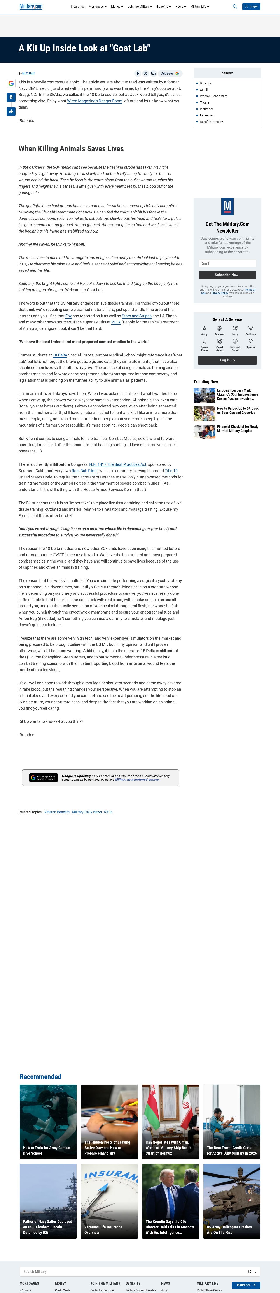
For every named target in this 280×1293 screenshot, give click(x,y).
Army (164, 1290)
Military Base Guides (209, 1290)
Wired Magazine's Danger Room (94, 101)
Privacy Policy (220, 293)
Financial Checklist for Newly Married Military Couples (237, 429)
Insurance (77, 6)
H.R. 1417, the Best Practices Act (117, 464)
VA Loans (26, 1290)
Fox (68, 316)
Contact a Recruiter (102, 1290)
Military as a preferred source (137, 779)
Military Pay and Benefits (141, 1290)
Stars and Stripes (137, 316)
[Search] (235, 6)
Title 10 (171, 470)
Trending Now (206, 381)
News (179, 6)
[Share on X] (145, 73)
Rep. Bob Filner (85, 470)
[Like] (11, 111)
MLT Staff (28, 73)
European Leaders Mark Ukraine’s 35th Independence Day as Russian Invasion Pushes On (237, 394)
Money (115, 6)
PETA (116, 322)
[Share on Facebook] (137, 73)
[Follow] (11, 97)
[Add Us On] (11, 83)
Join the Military (138, 6)
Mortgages (96, 6)
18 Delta (60, 355)
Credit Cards (62, 1290)
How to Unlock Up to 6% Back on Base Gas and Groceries (238, 410)
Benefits (162, 6)
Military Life (198, 6)
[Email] (153, 73)
